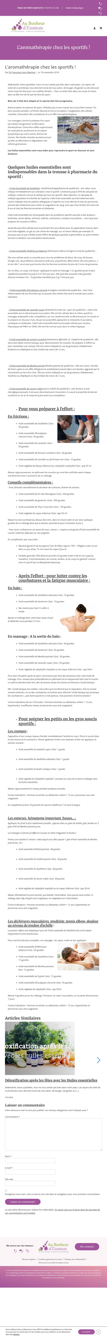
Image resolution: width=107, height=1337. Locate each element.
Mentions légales (28, 1259)
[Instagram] (99, 12)
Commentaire (12, 1116)
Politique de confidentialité (75, 1259)
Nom (8, 1156)
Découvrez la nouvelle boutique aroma (54, 1262)
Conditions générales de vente (50, 1259)
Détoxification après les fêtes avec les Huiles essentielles (51, 1080)
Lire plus (9, 1097)
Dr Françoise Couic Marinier (22, 72)
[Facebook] (100, 3)
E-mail (9, 1167)
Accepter (86, 1331)
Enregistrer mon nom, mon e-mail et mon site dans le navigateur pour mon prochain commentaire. (52, 1194)
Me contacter (87, 1246)
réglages (16, 1334)
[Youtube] (99, 8)
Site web (9, 1179)
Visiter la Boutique (74, 8)
